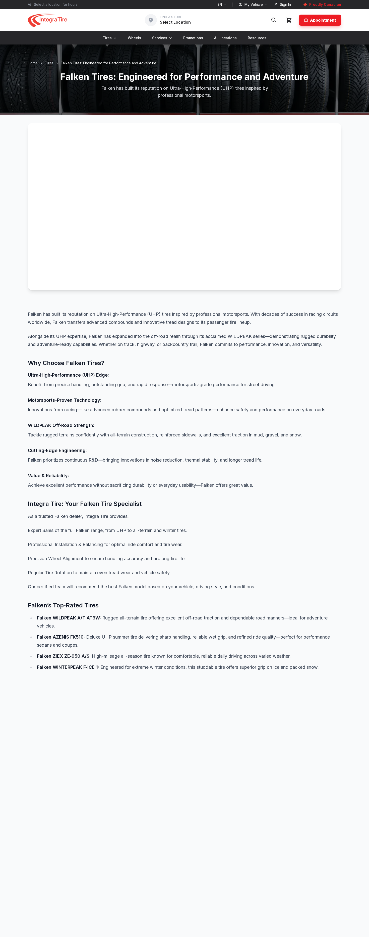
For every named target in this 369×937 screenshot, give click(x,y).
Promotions (193, 38)
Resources (257, 38)
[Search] (274, 20)
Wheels (134, 38)
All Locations (225, 38)
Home (33, 63)
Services (159, 38)
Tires (107, 38)
